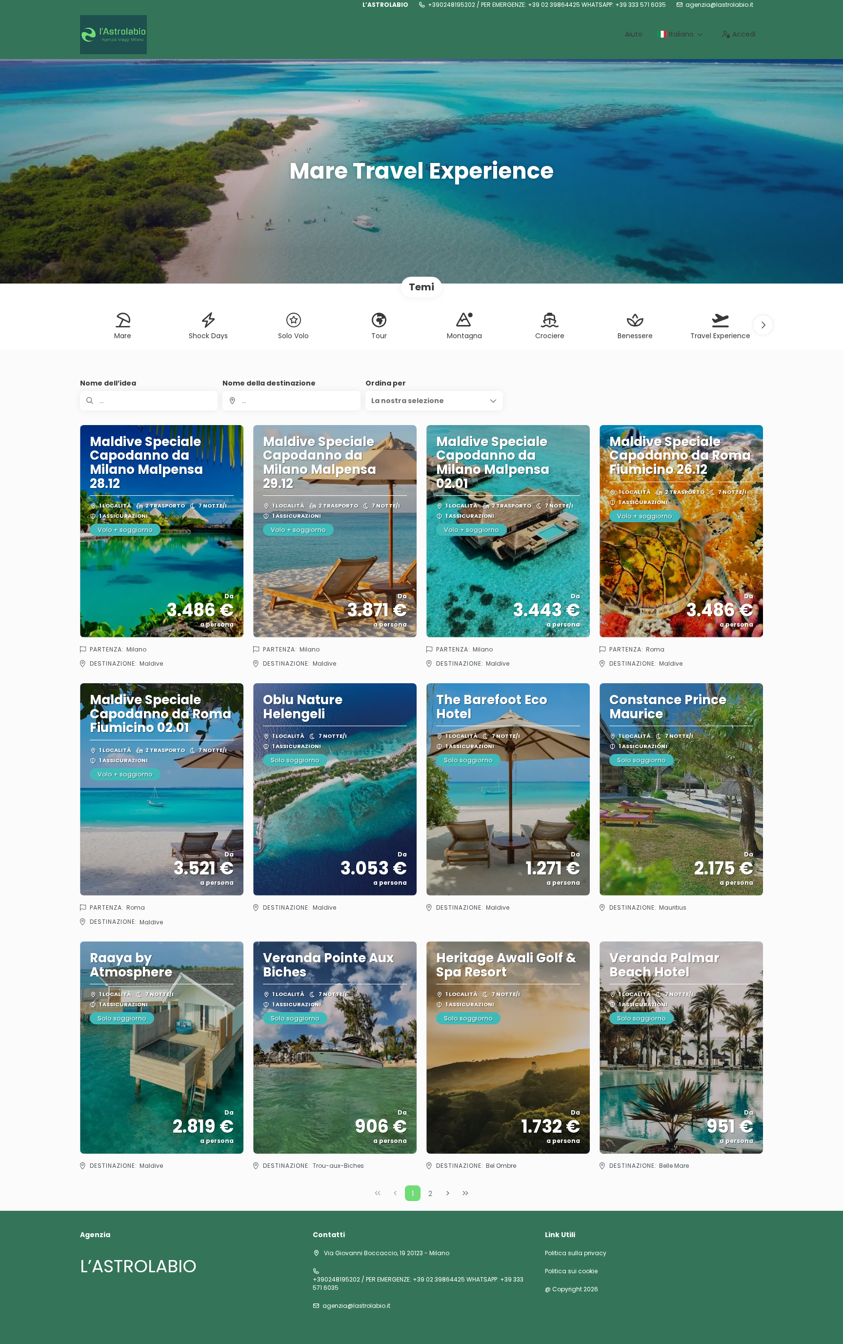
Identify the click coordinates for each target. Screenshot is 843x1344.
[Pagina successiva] (448, 1193)
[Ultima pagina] (465, 1193)
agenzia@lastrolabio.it (719, 5)
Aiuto (633, 34)
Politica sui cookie (571, 1271)
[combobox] (291, 400)
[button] (763, 325)
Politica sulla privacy (575, 1253)
